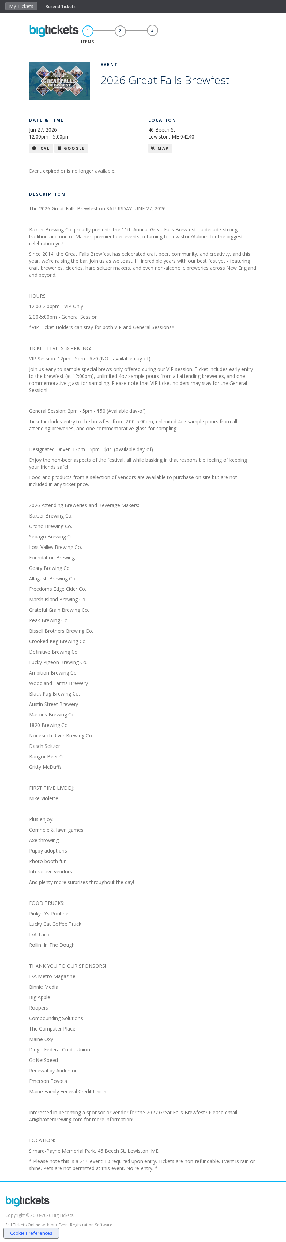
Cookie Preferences (31, 1233)
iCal (43, 148)
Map (162, 148)
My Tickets (21, 6)
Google (73, 148)
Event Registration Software (85, 1225)
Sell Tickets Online (22, 1225)
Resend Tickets (61, 6)
